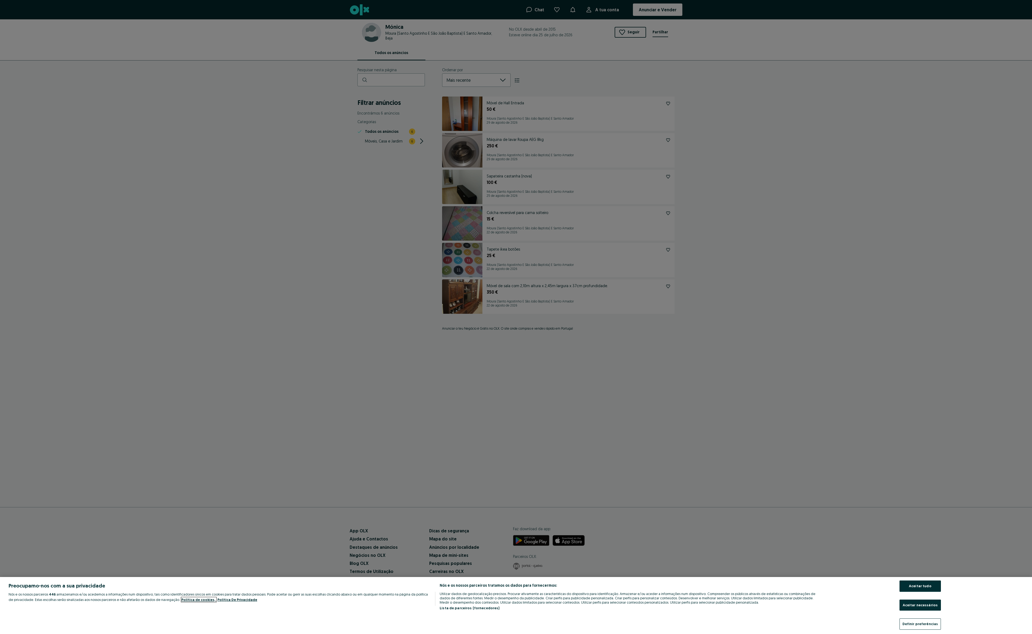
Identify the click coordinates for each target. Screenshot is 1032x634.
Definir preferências (920, 624)
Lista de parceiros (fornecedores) (469, 608)
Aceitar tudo (920, 586)
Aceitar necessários (920, 605)
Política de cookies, (198, 599)
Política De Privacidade (237, 599)
